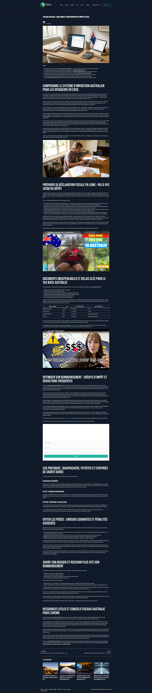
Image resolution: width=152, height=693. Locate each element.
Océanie (87, 5)
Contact (46, 689)
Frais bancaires (44, 690)
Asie (77, 5)
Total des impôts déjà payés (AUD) (51, 445)
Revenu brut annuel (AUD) (49, 441)
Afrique (61, 5)
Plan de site (59, 689)
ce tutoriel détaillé (75, 325)
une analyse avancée (67, 418)
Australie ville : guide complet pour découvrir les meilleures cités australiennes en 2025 (67, 677)
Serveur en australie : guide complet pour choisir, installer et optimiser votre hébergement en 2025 (101, 677)
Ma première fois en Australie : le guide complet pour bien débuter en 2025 (50, 677)
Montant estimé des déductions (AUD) (51, 450)
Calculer (76, 456)
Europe (81, 5)
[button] (107, 4)
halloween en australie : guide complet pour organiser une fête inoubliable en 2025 (84, 677)
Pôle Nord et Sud (96, 5)
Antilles (72, 5)
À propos (42, 689)
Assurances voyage (67, 689)
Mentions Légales (52, 689)
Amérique (67, 5)
